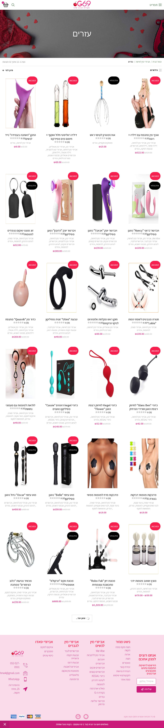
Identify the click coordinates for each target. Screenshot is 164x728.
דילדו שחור (152, 145)
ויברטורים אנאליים (68, 155)
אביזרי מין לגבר (150, 241)
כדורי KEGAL (146, 419)
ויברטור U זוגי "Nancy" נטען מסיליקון (143, 232)
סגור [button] (5, 724)
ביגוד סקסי (18, 416)
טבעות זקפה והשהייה (67, 330)
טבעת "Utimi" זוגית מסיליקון (62, 320)
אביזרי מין (152, 142)
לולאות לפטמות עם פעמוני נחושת (20, 407)
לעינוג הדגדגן (152, 244)
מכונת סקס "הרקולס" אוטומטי (61, 582)
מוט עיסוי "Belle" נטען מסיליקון (61, 496)
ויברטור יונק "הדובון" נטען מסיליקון (61, 232)
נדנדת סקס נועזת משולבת (102, 675)
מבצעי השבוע (54, 155)
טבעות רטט (52, 330)
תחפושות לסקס (17, 418)
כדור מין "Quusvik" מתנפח (20, 320)
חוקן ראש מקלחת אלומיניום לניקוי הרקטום (103, 321)
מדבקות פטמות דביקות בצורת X (143, 496)
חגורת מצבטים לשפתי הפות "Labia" (143, 321)
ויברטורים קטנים (95, 241)
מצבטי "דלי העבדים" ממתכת (143, 675)
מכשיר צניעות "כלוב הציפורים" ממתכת (20, 584)
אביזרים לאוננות (96, 595)
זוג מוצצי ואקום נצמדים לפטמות (20, 232)
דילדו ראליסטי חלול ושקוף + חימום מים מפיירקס (61, 138)
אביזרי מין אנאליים (57, 146)
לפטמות (99, 244)
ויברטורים (134, 145)
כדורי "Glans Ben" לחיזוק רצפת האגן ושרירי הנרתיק (143, 408)
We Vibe (156, 238)
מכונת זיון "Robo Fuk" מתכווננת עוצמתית (102, 584)
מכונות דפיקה (146, 148)
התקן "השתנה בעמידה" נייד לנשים (20, 136)
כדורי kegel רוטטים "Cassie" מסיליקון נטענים (61, 408)
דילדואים (143, 145)
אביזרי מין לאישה (143, 61)
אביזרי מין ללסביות (54, 149)
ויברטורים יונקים (110, 241)
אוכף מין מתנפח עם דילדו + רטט (143, 136)
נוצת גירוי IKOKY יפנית (20, 675)
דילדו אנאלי (66, 152)
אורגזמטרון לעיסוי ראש (102, 136)
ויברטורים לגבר (137, 241)
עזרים (137, 148)
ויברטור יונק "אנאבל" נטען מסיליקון (102, 232)
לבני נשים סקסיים (151, 505)
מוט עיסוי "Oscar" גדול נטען (20, 496)
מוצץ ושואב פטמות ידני (143, 582)
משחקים (11, 595)
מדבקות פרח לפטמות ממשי (102, 496)
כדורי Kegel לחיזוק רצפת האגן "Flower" (102, 408)
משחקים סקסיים (105, 142)
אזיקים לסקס (29, 416)
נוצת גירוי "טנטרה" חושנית (61, 675)
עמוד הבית (157, 61)
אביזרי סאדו (13, 238)
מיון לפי (9, 70)
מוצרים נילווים (64, 158)
